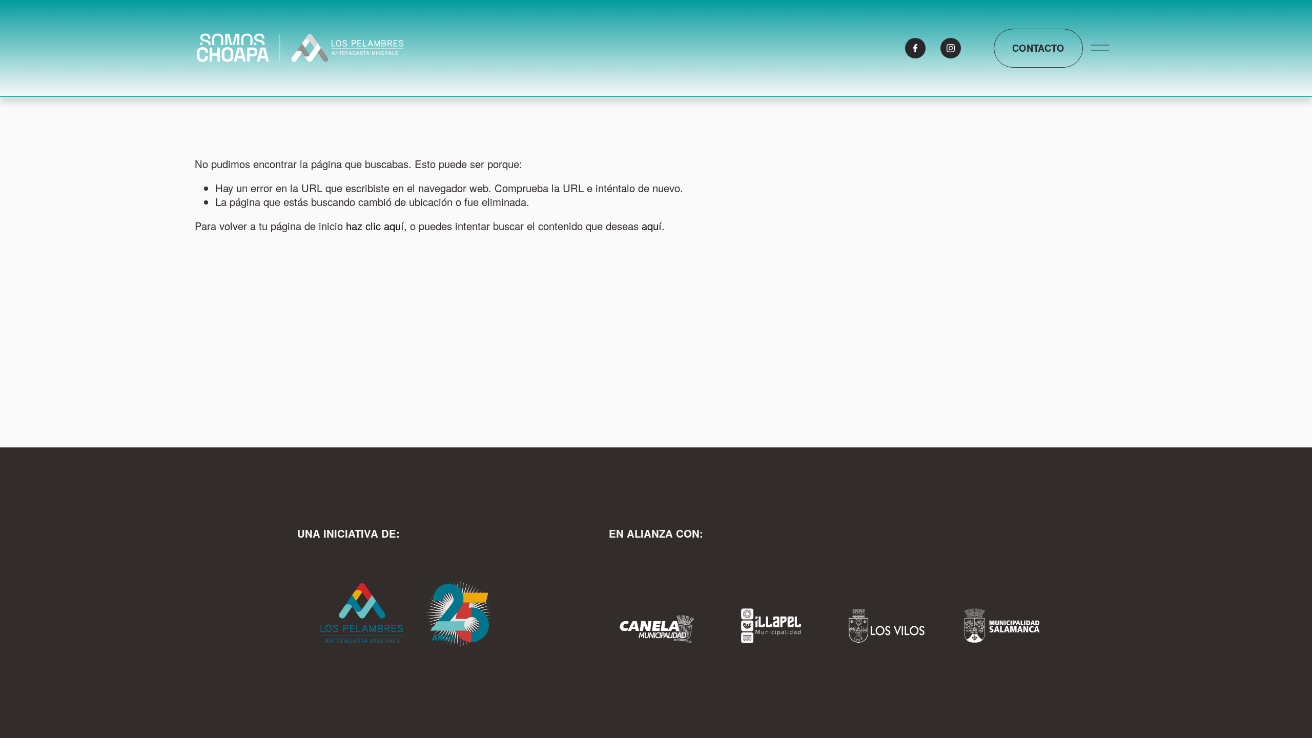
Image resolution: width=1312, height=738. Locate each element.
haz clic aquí (375, 225)
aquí (652, 225)
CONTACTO (1038, 48)
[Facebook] (915, 48)
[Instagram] (950, 48)
